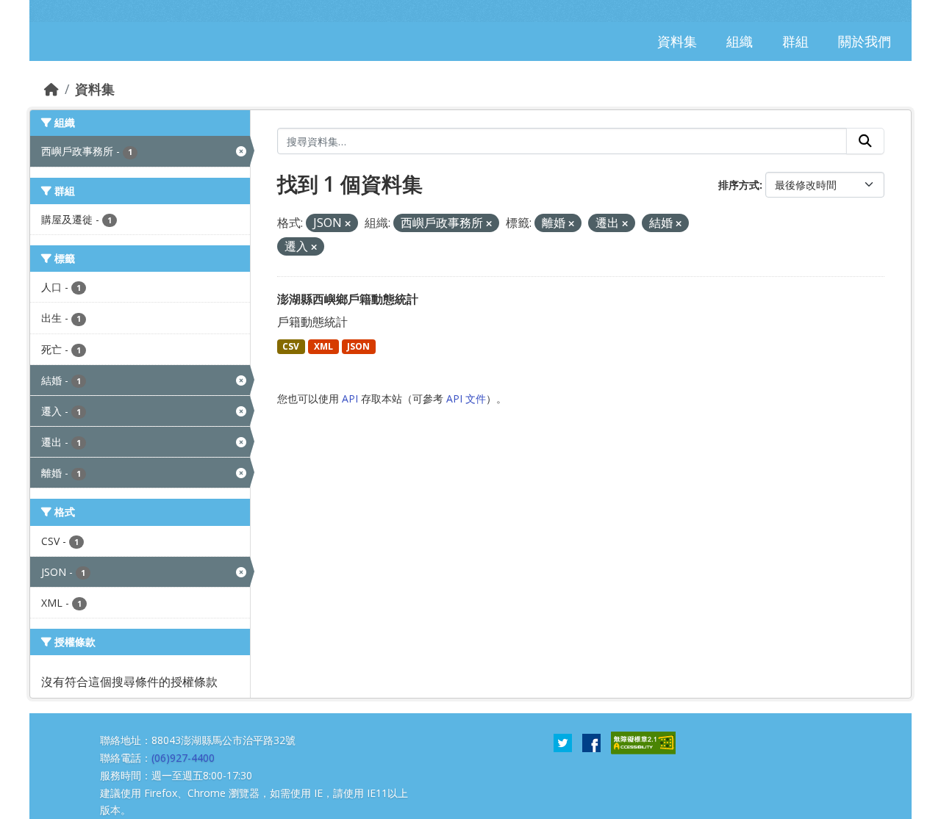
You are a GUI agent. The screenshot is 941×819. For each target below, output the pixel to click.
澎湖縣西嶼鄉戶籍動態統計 (347, 299)
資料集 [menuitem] (677, 41)
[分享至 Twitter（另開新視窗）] (563, 742)
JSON (358, 346)
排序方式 (738, 185)
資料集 (95, 89)
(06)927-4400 (183, 758)
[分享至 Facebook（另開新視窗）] (591, 742)
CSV (290, 346)
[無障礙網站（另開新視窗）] (643, 742)
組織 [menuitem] (739, 41)
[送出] (865, 141)
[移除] (348, 223)
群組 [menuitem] (795, 41)
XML (323, 346)
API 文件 (466, 398)
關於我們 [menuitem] (864, 41)
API (350, 398)
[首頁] (51, 89)
